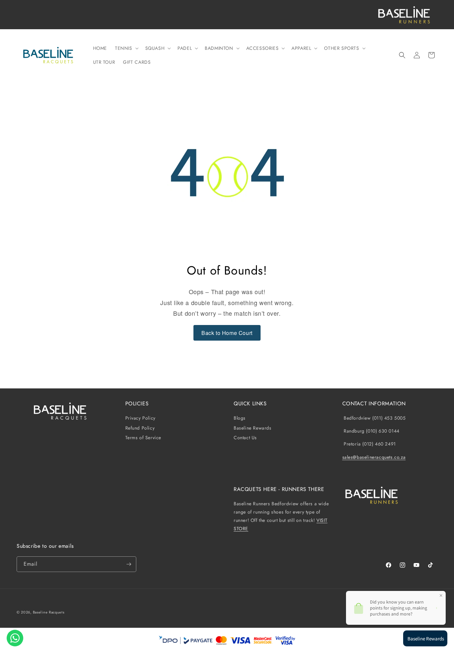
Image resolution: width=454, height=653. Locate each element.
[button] (126, 48)
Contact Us (245, 437)
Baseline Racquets (48, 612)
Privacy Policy (140, 418)
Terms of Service (143, 437)
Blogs (240, 418)
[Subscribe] (128, 564)
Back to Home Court (227, 333)
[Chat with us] (15, 638)
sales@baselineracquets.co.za (374, 457)
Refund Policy (140, 428)
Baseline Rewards (253, 428)
